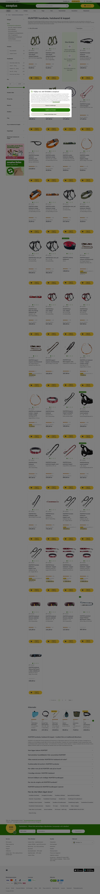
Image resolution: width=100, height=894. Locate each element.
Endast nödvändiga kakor (50, 114)
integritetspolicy (56, 102)
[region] (51, 103)
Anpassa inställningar (50, 105)
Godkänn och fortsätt (51, 110)
